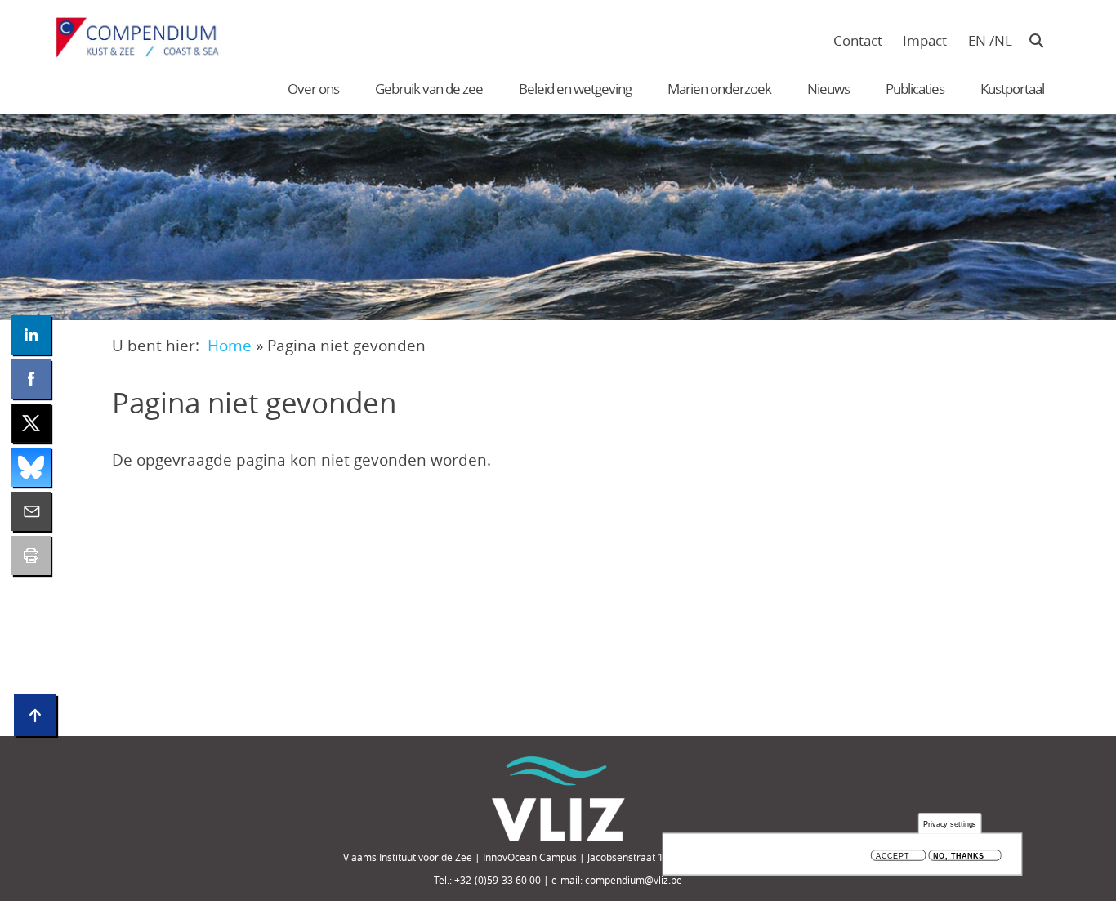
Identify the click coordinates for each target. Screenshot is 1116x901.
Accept (892, 855)
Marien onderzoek (719, 88)
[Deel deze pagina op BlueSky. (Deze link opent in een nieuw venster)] (31, 467)
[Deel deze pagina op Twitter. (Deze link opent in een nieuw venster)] (31, 423)
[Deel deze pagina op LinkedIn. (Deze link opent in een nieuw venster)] (31, 335)
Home (230, 345)
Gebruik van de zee (429, 88)
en (977, 40)
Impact (925, 40)
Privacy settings (950, 823)
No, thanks (958, 855)
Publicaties (915, 88)
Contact (857, 40)
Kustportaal (1012, 88)
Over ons (313, 88)
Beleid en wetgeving (575, 88)
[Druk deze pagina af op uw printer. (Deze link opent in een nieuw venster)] (31, 555)
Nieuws (828, 88)
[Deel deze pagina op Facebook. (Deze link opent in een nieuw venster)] (31, 379)
